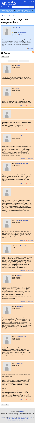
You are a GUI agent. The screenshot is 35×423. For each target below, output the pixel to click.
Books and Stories (22, 32)
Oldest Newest (13, 61)
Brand (15, 417)
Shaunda (18, 27)
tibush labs (21, 411)
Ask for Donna (19, 275)
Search (31, 7)
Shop (25, 11)
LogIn (28, 1)
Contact (8, 418)
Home (3, 10)
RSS (21, 417)
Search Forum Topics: (6, 7)
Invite (18, 11)
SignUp (32, 1)
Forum (30, 10)
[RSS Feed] (33, 52)
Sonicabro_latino (19, 363)
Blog (22, 10)
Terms (24, 417)
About (28, 11)
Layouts (11, 11)
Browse (8, 10)
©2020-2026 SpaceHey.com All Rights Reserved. (17, 420)
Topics (15, 34)
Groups (7, 11)
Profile (21, 34)
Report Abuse (14, 418)
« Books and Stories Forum (9, 16)
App (22, 11)
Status (19, 418)
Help (25, 1)
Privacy (27, 417)
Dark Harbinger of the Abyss (22, 135)
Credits (18, 417)
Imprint (31, 417)
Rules (9, 417)
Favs (15, 11)
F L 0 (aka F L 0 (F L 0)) (21, 336)
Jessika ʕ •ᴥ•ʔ (19, 88)
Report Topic (30, 48)
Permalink (23, 105)
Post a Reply (5, 56)
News (6, 417)
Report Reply (30, 105)
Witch (17, 110)
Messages (17, 10)
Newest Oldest (23, 61)
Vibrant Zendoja (19, 306)
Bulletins (26, 10)
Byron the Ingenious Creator (22, 245)
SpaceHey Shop (24, 418)
